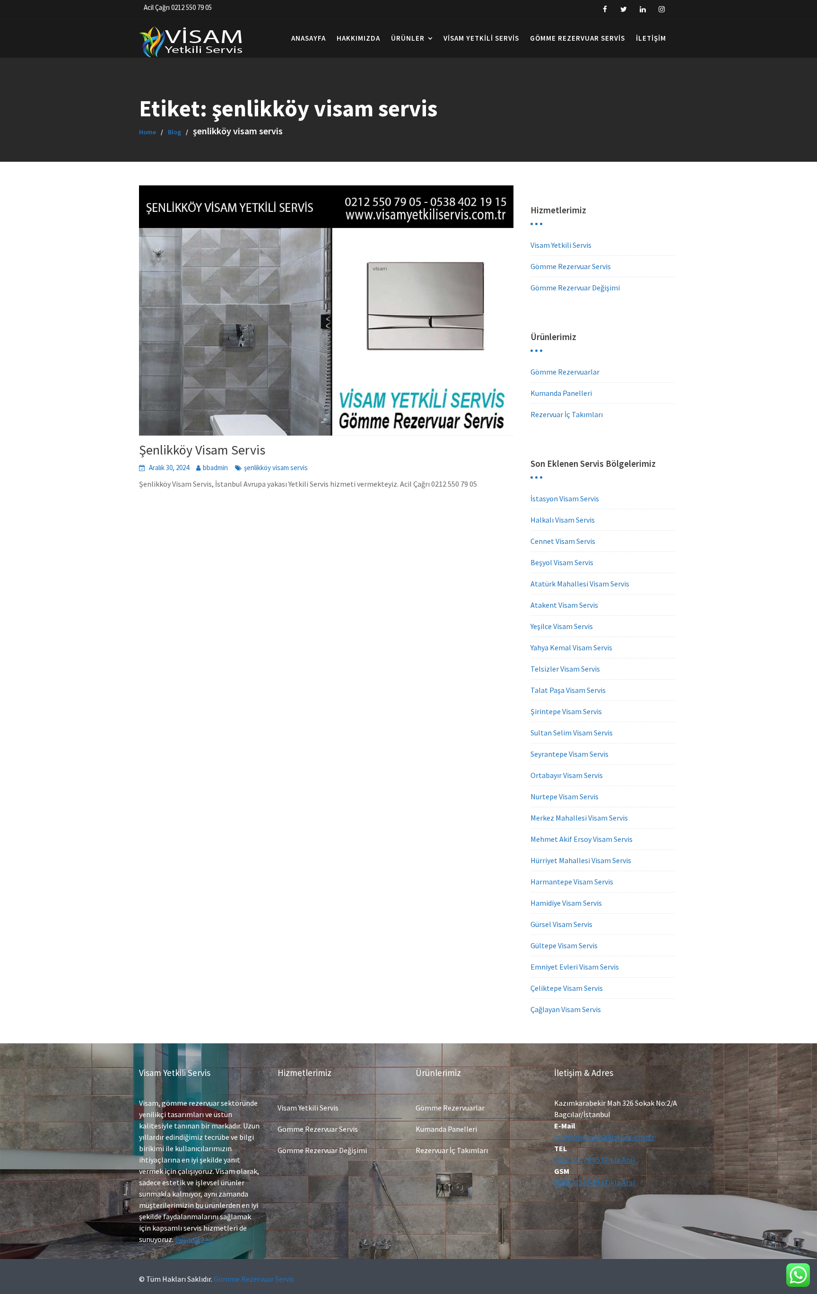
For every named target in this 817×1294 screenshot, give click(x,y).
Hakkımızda (358, 38)
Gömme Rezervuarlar (565, 371)
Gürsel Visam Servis (561, 924)
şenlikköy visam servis (276, 467)
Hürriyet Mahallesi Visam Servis (580, 860)
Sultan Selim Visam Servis (571, 732)
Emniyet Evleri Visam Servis (574, 966)
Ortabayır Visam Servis (566, 775)
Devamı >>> (194, 1239)
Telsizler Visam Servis (565, 668)
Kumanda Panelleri (561, 393)
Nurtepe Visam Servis (564, 796)
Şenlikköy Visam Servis (202, 449)
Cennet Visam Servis (562, 541)
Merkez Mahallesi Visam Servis (579, 817)
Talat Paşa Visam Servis (568, 690)
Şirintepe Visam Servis (566, 711)
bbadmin (215, 467)
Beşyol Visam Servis (561, 562)
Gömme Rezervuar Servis (577, 38)
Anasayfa (308, 38)
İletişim (651, 38)
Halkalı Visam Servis (562, 520)
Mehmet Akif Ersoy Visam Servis (581, 839)
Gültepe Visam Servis (564, 945)
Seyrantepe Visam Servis (569, 754)
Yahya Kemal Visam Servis (571, 647)
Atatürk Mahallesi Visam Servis (579, 583)
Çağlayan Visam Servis (565, 1009)
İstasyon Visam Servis (564, 498)
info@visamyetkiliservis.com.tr (604, 1137)
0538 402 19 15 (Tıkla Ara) (594, 1182)
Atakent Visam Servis (564, 605)
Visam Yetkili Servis (481, 38)
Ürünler (408, 38)
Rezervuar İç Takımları (566, 414)
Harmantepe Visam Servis (571, 881)
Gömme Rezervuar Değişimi (575, 287)
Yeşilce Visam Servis (561, 626)
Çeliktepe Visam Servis (566, 988)
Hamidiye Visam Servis (566, 903)
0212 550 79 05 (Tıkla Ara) (594, 1159)
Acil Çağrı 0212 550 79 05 (178, 7)
